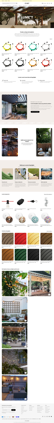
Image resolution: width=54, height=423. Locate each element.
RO (33, 422)
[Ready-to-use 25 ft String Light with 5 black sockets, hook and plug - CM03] (8, 62)
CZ (18, 422)
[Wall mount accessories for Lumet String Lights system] (46, 202)
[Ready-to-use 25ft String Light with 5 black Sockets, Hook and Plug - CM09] (46, 62)
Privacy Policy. (4, 412)
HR (25, 422)
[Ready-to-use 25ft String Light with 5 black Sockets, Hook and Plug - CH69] (33, 46)
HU (26, 422)
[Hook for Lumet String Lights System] (33, 202)
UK (37, 422)
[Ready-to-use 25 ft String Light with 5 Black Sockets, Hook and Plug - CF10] (8, 46)
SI (36, 422)
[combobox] (10, 3)
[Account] (47, 3)
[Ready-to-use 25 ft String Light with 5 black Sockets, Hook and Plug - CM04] (20, 62)
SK (34, 422)
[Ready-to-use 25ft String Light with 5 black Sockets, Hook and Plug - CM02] (46, 46)
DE (19, 422)
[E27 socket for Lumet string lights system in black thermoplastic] (8, 202)
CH (17, 422)
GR (24, 422)
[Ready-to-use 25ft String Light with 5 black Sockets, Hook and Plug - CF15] (20, 46)
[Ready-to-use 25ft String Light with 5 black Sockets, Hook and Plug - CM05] (33, 62)
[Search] (16, 3)
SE (35, 422)
